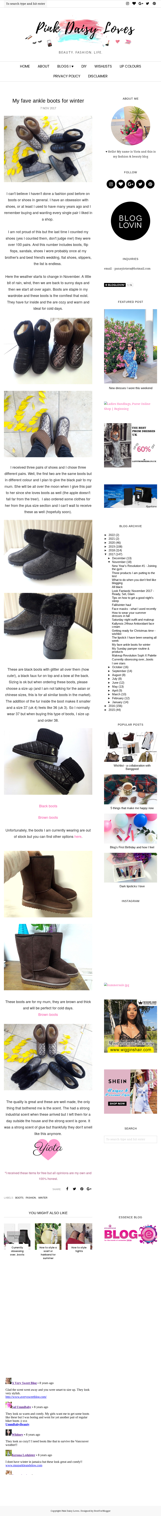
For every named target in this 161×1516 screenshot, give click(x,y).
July (114, 678)
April (115, 690)
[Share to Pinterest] (82, 1189)
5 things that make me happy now (132, 808)
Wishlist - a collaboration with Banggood (132, 767)
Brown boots (48, 817)
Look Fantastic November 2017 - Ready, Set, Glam (133, 592)
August (116, 675)
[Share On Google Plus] (89, 1189)
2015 (112, 709)
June (115, 682)
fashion (31, 1197)
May (115, 686)
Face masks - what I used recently (134, 608)
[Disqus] (48, 1323)
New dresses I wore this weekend (130, 388)
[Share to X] (74, 1189)
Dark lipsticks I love (132, 886)
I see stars (118, 663)
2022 (112, 535)
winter (43, 1197)
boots (19, 1197)
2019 (112, 546)
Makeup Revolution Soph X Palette (134, 655)
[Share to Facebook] (67, 1189)
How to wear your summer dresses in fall (129, 614)
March (116, 694)
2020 (112, 542)
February (118, 698)
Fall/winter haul (121, 604)
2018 (112, 550)
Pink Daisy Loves (70, 1511)
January (117, 702)
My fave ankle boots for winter (131, 644)
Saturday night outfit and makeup (133, 619)
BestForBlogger (102, 1511)
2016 (112, 705)
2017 (112, 554)
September (119, 671)
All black (117, 587)
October (117, 667)
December (119, 558)
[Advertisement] (130, 1179)
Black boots (48, 805)
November (119, 562)
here (77, 836)
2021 (112, 538)
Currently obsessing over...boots (132, 659)
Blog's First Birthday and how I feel (132, 847)
